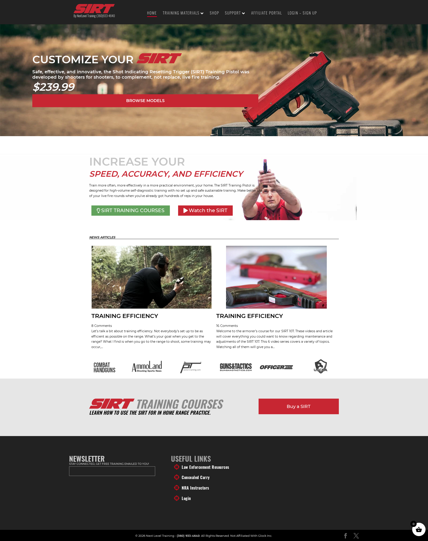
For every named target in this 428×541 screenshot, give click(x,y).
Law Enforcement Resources (205, 467)
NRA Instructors (195, 488)
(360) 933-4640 (188, 535)
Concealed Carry (196, 477)
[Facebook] (345, 536)
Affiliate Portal (266, 13)
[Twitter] (356, 536)
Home (152, 13)
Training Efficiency (124, 316)
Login (186, 498)
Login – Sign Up (302, 13)
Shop (214, 13)
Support (233, 13)
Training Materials (181, 13)
